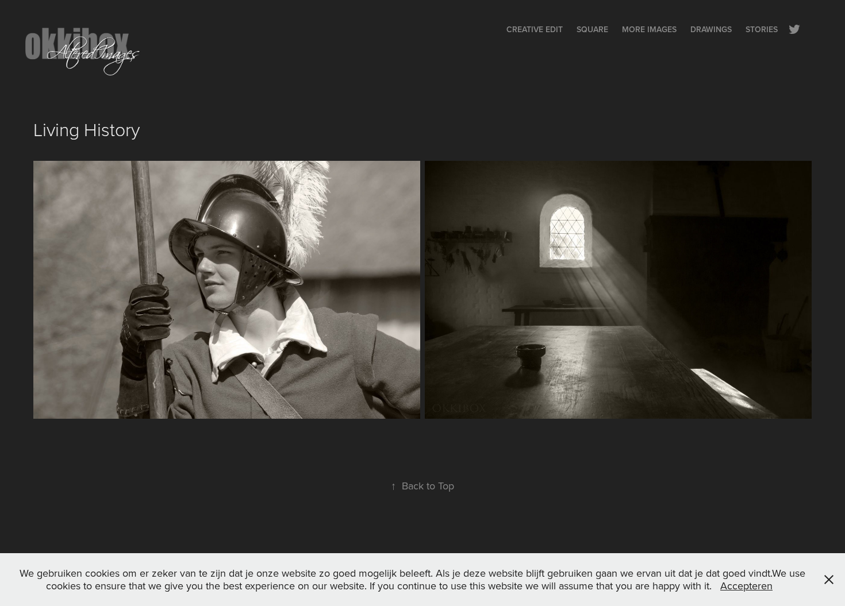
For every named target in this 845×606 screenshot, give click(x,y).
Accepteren (746, 585)
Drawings (711, 29)
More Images (649, 29)
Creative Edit (534, 29)
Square (592, 29)
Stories (762, 29)
